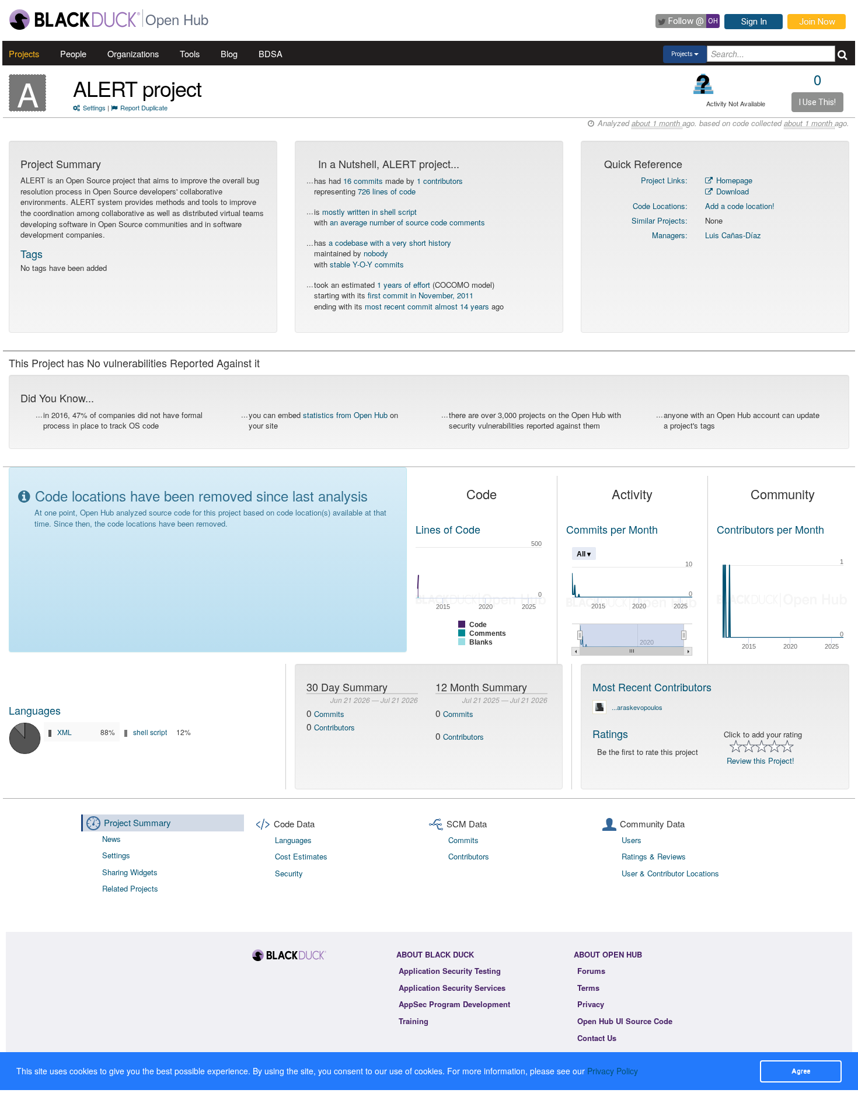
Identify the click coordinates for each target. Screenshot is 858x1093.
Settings (94, 107)
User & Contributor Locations (670, 873)
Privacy (590, 1004)
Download (731, 191)
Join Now (817, 21)
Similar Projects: (660, 220)
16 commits (363, 180)
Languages (35, 710)
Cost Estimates (301, 856)
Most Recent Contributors (651, 686)
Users (631, 839)
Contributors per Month (770, 529)
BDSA (270, 53)
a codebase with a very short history (390, 242)
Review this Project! (760, 760)
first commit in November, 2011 (420, 295)
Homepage (733, 180)
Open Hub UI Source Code (624, 1020)
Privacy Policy (612, 1071)
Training (413, 1020)
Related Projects (130, 888)
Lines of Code (448, 529)
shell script (150, 732)
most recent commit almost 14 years (427, 306)
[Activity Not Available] (703, 84)
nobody (376, 253)
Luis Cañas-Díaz (733, 235)
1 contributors (440, 180)
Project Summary (137, 822)
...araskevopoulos (637, 707)
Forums (591, 970)
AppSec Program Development (454, 1004)
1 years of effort (403, 284)
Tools (190, 53)
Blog (229, 53)
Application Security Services (452, 987)
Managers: (670, 235)
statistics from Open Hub (345, 414)
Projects (24, 53)
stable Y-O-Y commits (367, 264)
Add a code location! (740, 205)
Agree (800, 1071)
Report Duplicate (144, 107)
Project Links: (664, 180)
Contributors (334, 727)
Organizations (133, 53)
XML (64, 732)
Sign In (754, 21)
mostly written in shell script (369, 211)
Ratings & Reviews (654, 856)
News (111, 838)
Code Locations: (660, 205)
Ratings (610, 733)
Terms (588, 987)
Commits (329, 713)
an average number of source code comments (407, 222)
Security (289, 873)
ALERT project (137, 88)
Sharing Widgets (130, 872)
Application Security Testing (450, 970)
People (73, 53)
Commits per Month (612, 529)
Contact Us (596, 1037)
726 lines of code (387, 191)
